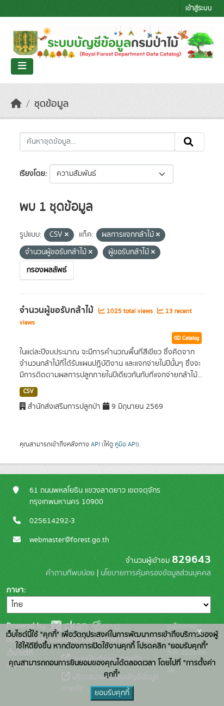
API (95, 444)
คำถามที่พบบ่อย (70, 573)
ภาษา (15, 590)
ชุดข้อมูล (51, 104)
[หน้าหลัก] (16, 104)
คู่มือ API (126, 444)
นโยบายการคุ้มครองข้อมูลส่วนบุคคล (156, 573)
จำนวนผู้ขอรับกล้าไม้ (58, 310)
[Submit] (189, 142)
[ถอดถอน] (67, 235)
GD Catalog (187, 338)
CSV (28, 391)
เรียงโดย (32, 173)
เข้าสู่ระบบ (198, 8)
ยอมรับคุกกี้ (112, 692)
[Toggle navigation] (22, 66)
